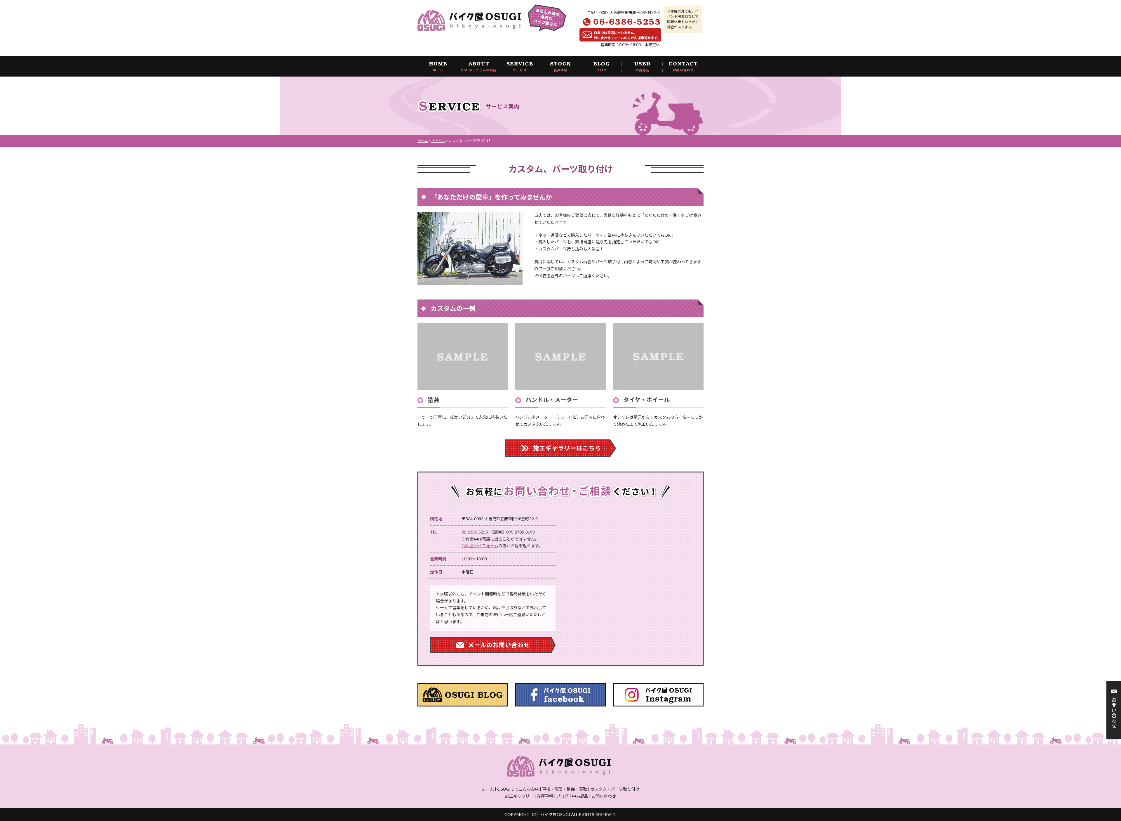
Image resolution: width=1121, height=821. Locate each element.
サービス (438, 140)
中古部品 (580, 796)
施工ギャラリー (519, 796)
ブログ (562, 796)
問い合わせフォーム (480, 545)
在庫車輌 (545, 796)
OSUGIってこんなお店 (518, 789)
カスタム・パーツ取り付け (614, 789)
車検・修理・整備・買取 (564, 789)
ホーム (422, 140)
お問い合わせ (1113, 712)
